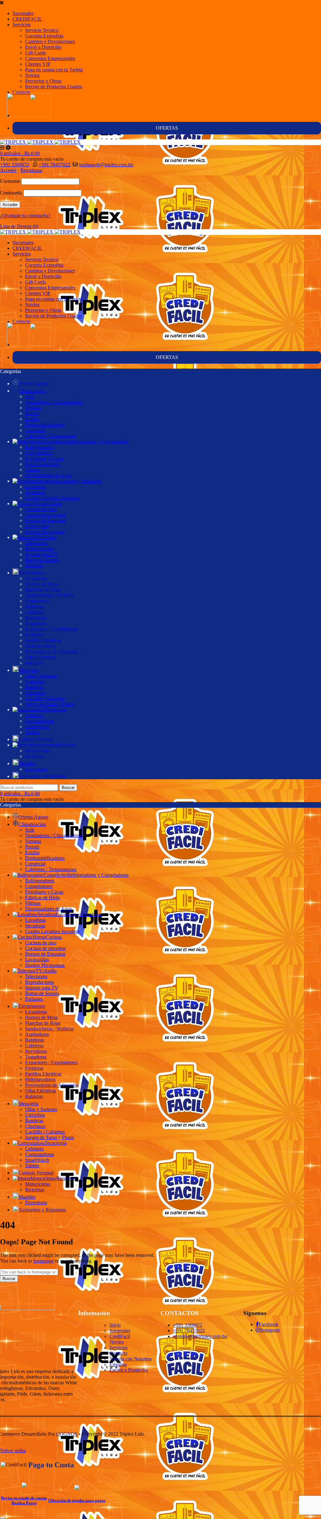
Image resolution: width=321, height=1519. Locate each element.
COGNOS (66, 1434)
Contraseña (11, 192)
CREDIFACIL (27, 19)
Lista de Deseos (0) (19, 226)
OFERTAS (167, 128)
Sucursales (23, 13)
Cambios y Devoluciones (50, 41)
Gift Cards (35, 52)
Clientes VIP (37, 64)
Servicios (22, 24)
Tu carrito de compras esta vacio (32, 159)
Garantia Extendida (44, 36)
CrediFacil (119, 1336)
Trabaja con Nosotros (130, 1358)
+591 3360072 (14, 164)
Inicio (115, 1325)
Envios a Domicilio (128, 1370)
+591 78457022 (54, 164)
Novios (32, 75)
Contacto (21, 92)
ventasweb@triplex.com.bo (106, 164)
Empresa (118, 1364)
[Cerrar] (2, 1518)
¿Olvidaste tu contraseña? (25, 215)
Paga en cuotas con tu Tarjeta (54, 69)
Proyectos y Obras (43, 81)
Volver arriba (13, 1450)
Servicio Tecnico (41, 30)
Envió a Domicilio (43, 47)
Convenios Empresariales (50, 58)
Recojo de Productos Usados (53, 86)
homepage (43, 1260)
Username (10, 181)
